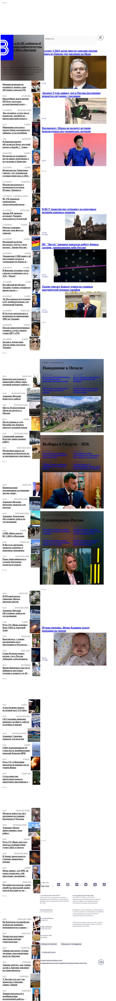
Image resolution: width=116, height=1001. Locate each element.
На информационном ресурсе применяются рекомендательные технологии (63, 963)
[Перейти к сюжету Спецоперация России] (72, 566)
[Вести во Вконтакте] (85, 884)
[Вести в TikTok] (104, 884)
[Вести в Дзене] (58, 884)
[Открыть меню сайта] (100, 37)
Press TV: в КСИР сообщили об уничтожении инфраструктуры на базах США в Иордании (22, 47)
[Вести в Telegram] (76, 884)
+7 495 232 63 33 (45, 928)
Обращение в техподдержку (71, 944)
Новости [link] (49, 39)
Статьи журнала (49, 952)
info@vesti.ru (44, 920)
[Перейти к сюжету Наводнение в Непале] (72, 414)
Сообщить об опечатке (49, 944)
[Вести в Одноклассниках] (95, 884)
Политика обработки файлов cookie (51, 960)
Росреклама (43, 937)
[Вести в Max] (67, 884)
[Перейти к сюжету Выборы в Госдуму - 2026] (72, 490)
